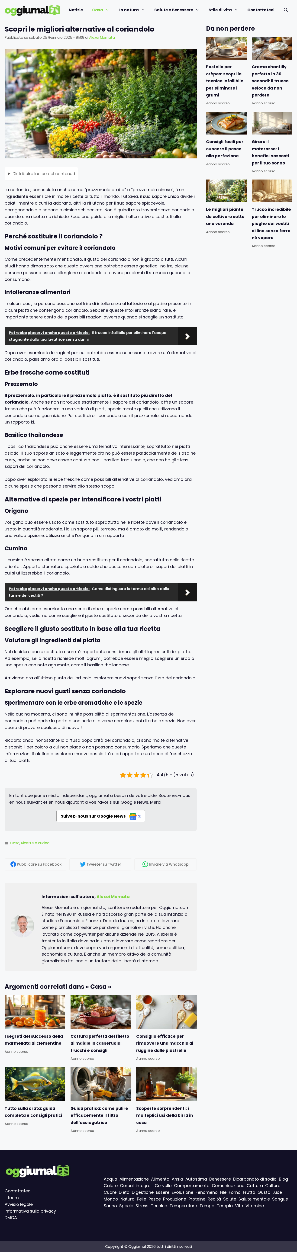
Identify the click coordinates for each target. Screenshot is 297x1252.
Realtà (214, 1199)
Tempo (207, 1206)
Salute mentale (254, 1199)
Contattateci (260, 10)
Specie (126, 1206)
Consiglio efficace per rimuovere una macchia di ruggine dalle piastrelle (164, 1043)
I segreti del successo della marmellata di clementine (34, 1040)
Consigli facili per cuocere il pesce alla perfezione (224, 149)
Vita (239, 1206)
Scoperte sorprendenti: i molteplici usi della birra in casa (164, 1115)
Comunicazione (228, 1185)
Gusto (264, 1192)
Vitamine (254, 1206)
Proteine (196, 1199)
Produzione (174, 1199)
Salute (229, 1199)
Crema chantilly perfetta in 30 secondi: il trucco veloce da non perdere (270, 81)
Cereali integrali (136, 1185)
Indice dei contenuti (44, 173)
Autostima (196, 1179)
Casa (97, 10)
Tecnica (159, 1206)
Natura (127, 1199)
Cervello (163, 1185)
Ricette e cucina (35, 843)
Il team (12, 1198)
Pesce (154, 1199)
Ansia (177, 1179)
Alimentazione (134, 1179)
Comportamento (192, 1185)
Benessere (220, 1179)
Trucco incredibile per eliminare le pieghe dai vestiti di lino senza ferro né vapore (271, 224)
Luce (277, 1192)
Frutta (249, 1192)
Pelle (141, 1199)
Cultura (273, 1185)
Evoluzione (182, 1192)
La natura (129, 10)
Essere (162, 1192)
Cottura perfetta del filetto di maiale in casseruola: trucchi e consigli (100, 1043)
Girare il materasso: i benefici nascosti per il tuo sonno (270, 152)
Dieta (124, 1192)
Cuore (110, 1192)
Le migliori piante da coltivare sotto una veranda (225, 216)
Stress (142, 1206)
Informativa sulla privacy (30, 1211)
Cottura (255, 1185)
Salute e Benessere (173, 10)
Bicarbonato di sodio (255, 1179)
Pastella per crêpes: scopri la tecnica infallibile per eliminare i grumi (224, 81)
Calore (111, 1185)
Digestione (143, 1192)
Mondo (111, 1199)
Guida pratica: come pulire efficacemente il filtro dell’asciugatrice (99, 1115)
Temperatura (183, 1206)
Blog (283, 1179)
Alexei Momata (113, 896)
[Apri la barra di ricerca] (285, 10)
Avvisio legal (17, 1204)
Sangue (280, 1199)
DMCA (11, 1217)
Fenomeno (207, 1192)
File (223, 1192)
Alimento (160, 1179)
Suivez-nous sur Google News (94, 816)
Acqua (110, 1179)
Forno (235, 1192)
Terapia (225, 1206)
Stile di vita (220, 10)
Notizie (76, 10)
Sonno (110, 1206)
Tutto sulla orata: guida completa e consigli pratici (33, 1111)
